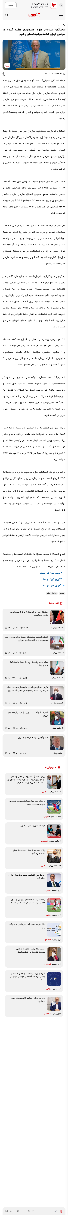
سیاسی (53, 25)
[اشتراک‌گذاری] (56, 1211)
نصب (10, 5)
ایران (62, 593)
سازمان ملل (51, 593)
